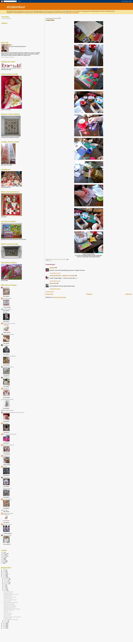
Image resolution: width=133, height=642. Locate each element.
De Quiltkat (6, 345)
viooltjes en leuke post (8, 610)
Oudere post (128, 294)
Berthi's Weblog (7, 309)
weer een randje (7, 601)
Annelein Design (7, 298)
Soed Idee (5, 510)
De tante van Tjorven (8, 366)
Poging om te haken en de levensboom (12, 616)
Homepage (89, 294)
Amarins (52, 267)
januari (5, 622)
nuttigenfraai (6, 477)
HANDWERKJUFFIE (8, 399)
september (6, 582)
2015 (4, 575)
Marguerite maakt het (8, 445)
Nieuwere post (49, 294)
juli (4, 585)
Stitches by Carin (7, 524)
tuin (2, 563)
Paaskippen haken (8, 595)
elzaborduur (16, 7)
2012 (4, 625)
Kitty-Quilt (5, 423)
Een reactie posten (50, 291)
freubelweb (6, 388)
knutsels (3, 560)
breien (2, 554)
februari (6, 620)
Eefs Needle (6, 377)
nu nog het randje (7, 618)
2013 (4, 623)
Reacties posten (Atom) (60, 297)
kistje (2, 559)
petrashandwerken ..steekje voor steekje (62, 275)
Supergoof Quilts (7, 535)
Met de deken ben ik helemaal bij (11, 602)
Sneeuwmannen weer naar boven (11, 594)
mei (5, 587)
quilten (50, 260)
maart (5, 590)
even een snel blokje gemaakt (10, 599)
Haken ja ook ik (7, 615)
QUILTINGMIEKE (7, 499)
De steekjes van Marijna (9, 356)
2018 (4, 571)
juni (5, 586)
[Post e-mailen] (67, 259)
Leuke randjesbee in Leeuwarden (11, 619)
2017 (4, 572)
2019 (4, 569)
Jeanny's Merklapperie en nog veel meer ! (14, 412)
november (6, 579)
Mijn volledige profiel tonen (7, 57)
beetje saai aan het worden (9, 605)
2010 (4, 628)
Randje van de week (8, 593)
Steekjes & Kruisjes (8, 513)
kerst (2, 558)
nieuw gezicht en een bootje (10, 597)
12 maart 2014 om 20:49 (55, 288)
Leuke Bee (6, 611)
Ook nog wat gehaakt (8, 591)
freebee (3, 557)
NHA (2, 552)
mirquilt (5, 466)
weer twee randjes (8, 614)
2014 (4, 577)
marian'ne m (6, 455)
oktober (6, 581)
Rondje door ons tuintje (9, 603)
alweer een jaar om (8, 612)
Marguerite (53, 283)
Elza (12, 44)
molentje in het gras (8, 598)
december (6, 578)
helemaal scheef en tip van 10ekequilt (12, 609)
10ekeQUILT (6, 287)
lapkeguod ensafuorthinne (9, 434)
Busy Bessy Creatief (8, 334)
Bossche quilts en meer (9, 323)
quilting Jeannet (7, 488)
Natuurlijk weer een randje (9, 607)
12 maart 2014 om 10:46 (55, 273)
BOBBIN (5, 312)
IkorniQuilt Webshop (8, 410)
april (5, 589)
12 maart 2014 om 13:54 (55, 280)
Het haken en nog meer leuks (10, 606)
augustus (6, 583)
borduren (3, 553)
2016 (4, 574)
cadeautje (3, 556)
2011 (4, 626)
